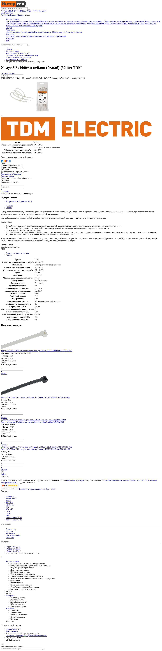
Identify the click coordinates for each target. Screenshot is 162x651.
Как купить (10, 30)
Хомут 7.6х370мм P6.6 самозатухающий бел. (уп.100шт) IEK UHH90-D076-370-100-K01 (36, 351)
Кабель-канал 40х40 (14, 520)
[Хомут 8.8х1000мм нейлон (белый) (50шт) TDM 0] (29, 112)
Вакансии (62, 36)
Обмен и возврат (58, 32)
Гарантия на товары (74, 32)
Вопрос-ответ (20, 36)
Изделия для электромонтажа (92, 21)
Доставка (9, 531)
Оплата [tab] (9, 208)
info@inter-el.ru (7, 13)
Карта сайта (50, 489)
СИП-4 (8, 513)
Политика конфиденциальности (32, 489)
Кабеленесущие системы (134, 21)
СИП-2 (8, 511)
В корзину (5, 191)
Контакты (10, 38)
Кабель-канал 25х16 (14, 518)
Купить (4, 374)
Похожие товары (8, 73)
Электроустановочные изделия (29, 26)
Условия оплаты (27, 32)
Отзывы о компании (34, 36)
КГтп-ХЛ (9, 509)
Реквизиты (10, 36)
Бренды (9, 28)
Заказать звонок (7, 176)
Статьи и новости (50, 36)
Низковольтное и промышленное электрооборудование (70, 23)
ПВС (8, 516)
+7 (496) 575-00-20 (23, 11)
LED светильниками (149, 480)
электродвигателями (9, 483)
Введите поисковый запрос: (12, 646)
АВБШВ (9, 503)
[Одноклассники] (5, 161)
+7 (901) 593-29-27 (39, 11)
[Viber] (7, 161)
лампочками (135, 480)
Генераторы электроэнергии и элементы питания (60, 21)
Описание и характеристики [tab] (17, 253)
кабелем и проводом (75, 480)
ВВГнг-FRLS (11, 498)
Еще (7, 41)
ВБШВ (8, 501)
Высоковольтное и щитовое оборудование (23, 21)
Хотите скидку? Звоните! (11, 174)
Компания (10, 34)
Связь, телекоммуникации (126, 23)
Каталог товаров (12, 19)
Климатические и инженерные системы (31, 23)
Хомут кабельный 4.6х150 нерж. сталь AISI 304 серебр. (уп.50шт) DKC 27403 (32, 422)
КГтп (8, 507)
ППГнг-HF (10, 505)
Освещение (98, 23)
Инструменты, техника (114, 21)
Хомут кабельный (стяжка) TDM (19, 202)
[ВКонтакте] (2, 161)
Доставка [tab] (9, 206)
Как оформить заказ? (42, 32)
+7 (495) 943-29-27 (8, 11)
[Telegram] (10, 161)
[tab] (9, 255)
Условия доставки (13, 32)
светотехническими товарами (117, 480)
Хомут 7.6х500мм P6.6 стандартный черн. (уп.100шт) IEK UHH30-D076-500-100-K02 (35, 397)
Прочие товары (109, 23)
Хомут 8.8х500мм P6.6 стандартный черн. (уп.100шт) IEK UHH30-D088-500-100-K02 (35, 449)
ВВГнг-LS (10, 496)
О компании (11, 529)
